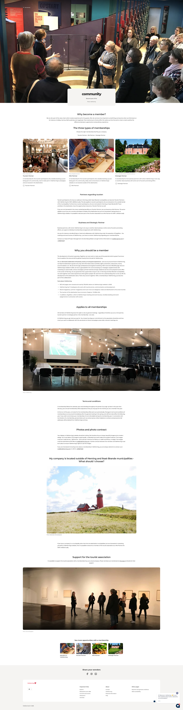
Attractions (82, 695)
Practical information (111, 693)
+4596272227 (61, 240)
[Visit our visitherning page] (87, 674)
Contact (108, 689)
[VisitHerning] (31, 683)
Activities (82, 697)
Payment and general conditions (140, 689)
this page (122, 561)
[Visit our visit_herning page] (91, 674)
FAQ (107, 695)
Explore (82, 689)
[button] (45, 179)
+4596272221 (79, 449)
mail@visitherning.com (82, 441)
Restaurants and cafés (85, 691)
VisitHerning (109, 691)
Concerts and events (85, 693)
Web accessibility (136, 691)
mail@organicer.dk (117, 238)
